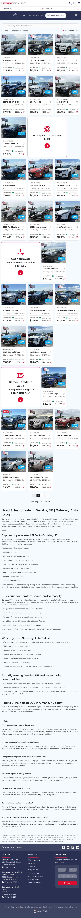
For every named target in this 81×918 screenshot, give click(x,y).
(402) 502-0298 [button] (11, 867)
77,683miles (73, 188)
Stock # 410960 (35, 57)
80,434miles (19, 188)
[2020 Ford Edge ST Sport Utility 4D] (67, 169)
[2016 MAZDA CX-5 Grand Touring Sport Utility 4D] (13, 127)
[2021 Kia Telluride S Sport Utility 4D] (40, 294)
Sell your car (33, 870)
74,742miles (19, 355)
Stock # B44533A (9, 224)
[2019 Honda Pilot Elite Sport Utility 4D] (13, 44)
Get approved (33, 873)
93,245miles (19, 105)
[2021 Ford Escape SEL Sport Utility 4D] (13, 294)
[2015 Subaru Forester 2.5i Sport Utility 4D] (40, 461)
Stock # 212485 (61, 308)
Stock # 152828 (35, 99)
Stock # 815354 (35, 433)
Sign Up (67, 883)
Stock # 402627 (35, 224)
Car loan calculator (35, 876)
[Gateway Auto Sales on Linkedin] (76, 847)
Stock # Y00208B (62, 99)
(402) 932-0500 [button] (11, 882)
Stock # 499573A (35, 474)
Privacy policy (33, 879)
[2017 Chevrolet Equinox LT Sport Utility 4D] (13, 419)
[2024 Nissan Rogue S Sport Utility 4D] (40, 336)
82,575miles (46, 188)
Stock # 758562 (35, 349)
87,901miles (46, 105)
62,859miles (46, 230)
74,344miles (73, 313)
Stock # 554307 (48, 266)
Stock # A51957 (62, 433)
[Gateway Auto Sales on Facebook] (62, 847)
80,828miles (73, 438)
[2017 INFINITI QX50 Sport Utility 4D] (40, 44)
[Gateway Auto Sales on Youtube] (67, 847)
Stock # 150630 (35, 308)
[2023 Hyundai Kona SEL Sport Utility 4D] (13, 336)
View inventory (34, 860)
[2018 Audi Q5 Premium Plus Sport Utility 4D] (40, 86)
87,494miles (73, 230)
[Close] (76, 15)
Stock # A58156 (8, 308)
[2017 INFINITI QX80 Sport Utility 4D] (13, 86)
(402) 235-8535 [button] (10, 897)
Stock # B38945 (62, 183)
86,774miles (60, 397)
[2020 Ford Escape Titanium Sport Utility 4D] (40, 169)
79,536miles (19, 146)
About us (31, 866)
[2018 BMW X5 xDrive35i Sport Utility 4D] (67, 86)
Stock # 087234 (8, 57)
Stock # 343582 (8, 433)
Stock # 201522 (48, 391)
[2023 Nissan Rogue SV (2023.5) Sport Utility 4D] (53, 377)
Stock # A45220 (62, 224)
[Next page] (47, 495)
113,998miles (19, 63)
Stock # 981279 (8, 349)
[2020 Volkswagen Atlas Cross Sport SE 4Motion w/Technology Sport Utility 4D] (67, 294)
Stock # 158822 (8, 99)
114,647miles (19, 438)
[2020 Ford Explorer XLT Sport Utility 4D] (13, 211)
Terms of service (34, 883)
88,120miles (19, 230)
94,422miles (73, 63)
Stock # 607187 (8, 183)
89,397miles (46, 63)
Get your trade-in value (55, 15)
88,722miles (19, 313)
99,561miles (73, 105)
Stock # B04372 (35, 183)
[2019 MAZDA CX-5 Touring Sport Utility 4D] (13, 169)
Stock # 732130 (8, 141)
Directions (32, 863)
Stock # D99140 (62, 57)
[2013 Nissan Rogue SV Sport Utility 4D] (13, 461)
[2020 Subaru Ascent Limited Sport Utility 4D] (40, 211)
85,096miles (19, 480)
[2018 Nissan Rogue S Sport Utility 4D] (40, 419)
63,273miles (46, 355)
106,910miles (60, 272)
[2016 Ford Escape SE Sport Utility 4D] (67, 419)
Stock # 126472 (8, 474)
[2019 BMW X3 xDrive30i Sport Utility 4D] (67, 44)
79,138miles (46, 313)
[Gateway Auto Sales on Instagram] (72, 847)
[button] (70, 3)
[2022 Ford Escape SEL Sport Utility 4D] (67, 211)
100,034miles (46, 438)
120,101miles (46, 480)
